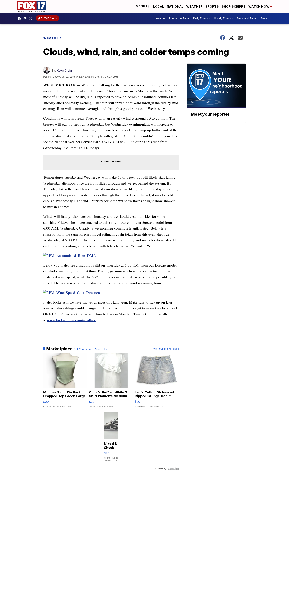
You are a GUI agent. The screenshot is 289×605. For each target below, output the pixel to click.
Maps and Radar (247, 18)
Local (158, 6)
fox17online (20, 18)
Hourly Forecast (224, 18)
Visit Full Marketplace (166, 348)
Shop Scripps (234, 6)
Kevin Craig (64, 70)
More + (265, 18)
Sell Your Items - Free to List (91, 349)
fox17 (31, 18)
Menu (141, 6)
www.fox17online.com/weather (71, 319)
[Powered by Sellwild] (173, 468)
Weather (194, 6)
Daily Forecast (202, 18)
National (175, 6)
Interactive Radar (179, 18)
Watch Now (259, 6)
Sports (212, 6)
